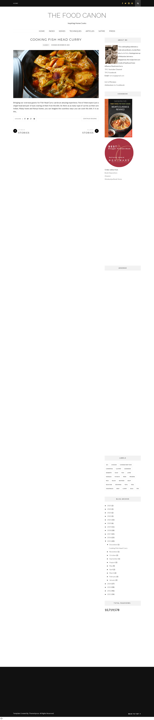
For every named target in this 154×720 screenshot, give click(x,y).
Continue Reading (90, 118)
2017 (109, 534)
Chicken (114, 464)
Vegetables (109, 488)
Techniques (75, 31)
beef (117, 488)
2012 (109, 591)
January (112, 580)
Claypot (118, 468)
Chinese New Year (126, 464)
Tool (132, 484)
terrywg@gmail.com (116, 76)
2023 (109, 513)
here (121, 66)
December (113, 545)
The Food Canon (77, 15)
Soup (129, 480)
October (112, 555)
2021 (109, 520)
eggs (131, 488)
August (112, 562)
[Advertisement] (123, 225)
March (111, 573)
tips (137, 488)
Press (112, 31)
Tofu (126, 484)
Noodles (108, 476)
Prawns (132, 476)
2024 (109, 509)
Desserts (109, 472)
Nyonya (117, 476)
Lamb (129, 472)
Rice (107, 480)
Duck (116, 472)
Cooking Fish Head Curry (56, 40)
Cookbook (127, 468)
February (112, 577)
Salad (114, 480)
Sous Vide (109, 484)
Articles (90, 31)
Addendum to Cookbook (115, 85)
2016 (109, 537)
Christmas (109, 468)
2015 (109, 541)
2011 (109, 594)
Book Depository (111, 173)
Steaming (118, 484)
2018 (109, 530)
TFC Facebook (110, 72)
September (113, 559)
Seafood (121, 480)
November (113, 552)
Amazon (108, 176)
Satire (102, 31)
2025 (109, 506)
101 (107, 464)
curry (46, 45)
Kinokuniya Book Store (113, 179)
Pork (124, 476)
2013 (109, 587)
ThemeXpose (34, 713)
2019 (109, 527)
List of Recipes (110, 82)
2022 (109, 516)
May (110, 566)
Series (62, 31)
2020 (109, 523)
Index (52, 31)
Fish (122, 472)
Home (15, 3)
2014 (109, 584)
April (111, 569)
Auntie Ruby (125, 53)
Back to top (133, 714)
